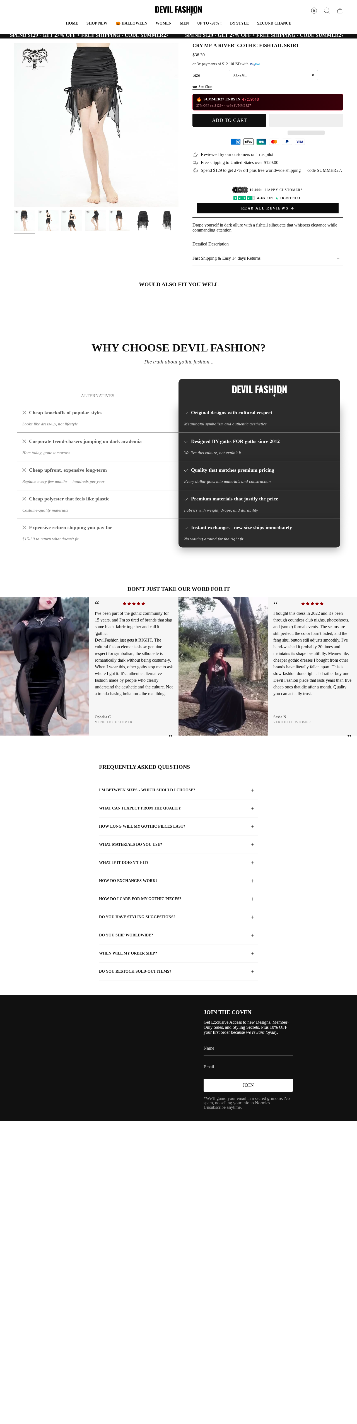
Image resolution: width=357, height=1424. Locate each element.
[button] (131, 23)
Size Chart (205, 87)
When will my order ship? (128, 953)
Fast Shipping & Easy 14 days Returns (226, 258)
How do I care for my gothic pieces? (140, 899)
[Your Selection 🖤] (339, 10)
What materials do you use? (130, 844)
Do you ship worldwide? (126, 935)
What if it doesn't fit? (123, 863)
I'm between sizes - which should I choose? (147, 790)
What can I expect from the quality (140, 808)
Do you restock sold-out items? (135, 971)
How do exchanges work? (128, 881)
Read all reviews (265, 208)
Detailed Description (210, 244)
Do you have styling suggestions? (137, 917)
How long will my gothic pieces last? (142, 826)
